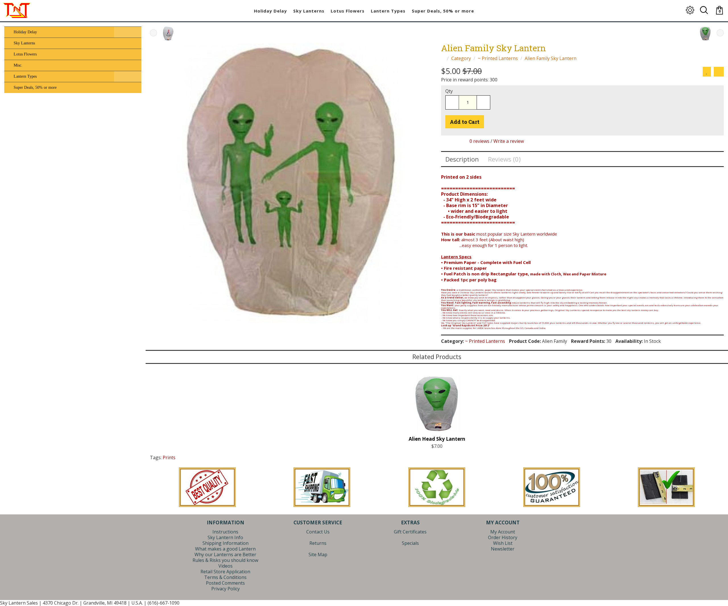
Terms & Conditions (225, 577)
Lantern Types (25, 76)
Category (461, 58)
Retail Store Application (225, 571)
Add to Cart (464, 121)
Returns (317, 543)
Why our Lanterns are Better (225, 554)
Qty (449, 91)
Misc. (17, 65)
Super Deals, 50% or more (35, 87)
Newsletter (502, 549)
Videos (225, 566)
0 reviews (479, 141)
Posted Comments (225, 583)
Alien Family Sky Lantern (550, 58)
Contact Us (318, 532)
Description (462, 159)
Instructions (225, 532)
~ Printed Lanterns (498, 58)
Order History (502, 537)
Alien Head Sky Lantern (437, 439)
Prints (169, 457)
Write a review (508, 141)
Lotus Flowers (25, 54)
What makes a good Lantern (225, 549)
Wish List (502, 543)
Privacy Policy (225, 589)
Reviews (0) (504, 159)
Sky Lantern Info (225, 537)
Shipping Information (225, 543)
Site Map (318, 554)
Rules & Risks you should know (225, 560)
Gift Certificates (410, 532)
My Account (502, 532)
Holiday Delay (25, 32)
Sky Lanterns (24, 43)
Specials (410, 543)
